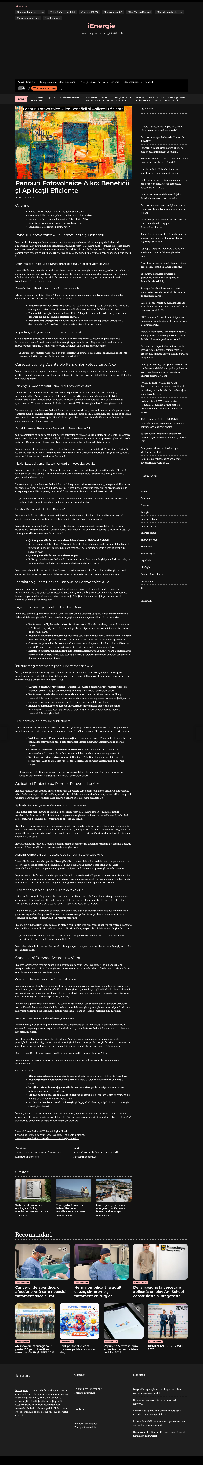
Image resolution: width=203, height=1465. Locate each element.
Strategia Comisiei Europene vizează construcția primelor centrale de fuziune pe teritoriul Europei (163, 292)
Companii (146, 498)
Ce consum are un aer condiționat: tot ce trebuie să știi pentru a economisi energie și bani (163, 208)
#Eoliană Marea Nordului (62, 12)
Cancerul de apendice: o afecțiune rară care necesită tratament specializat (54, 99)
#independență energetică (30, 12)
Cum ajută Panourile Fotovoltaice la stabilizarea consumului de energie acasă (72, 1209)
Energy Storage (149, 539)
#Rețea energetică (113, 12)
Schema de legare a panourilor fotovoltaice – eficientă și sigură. (50, 1134)
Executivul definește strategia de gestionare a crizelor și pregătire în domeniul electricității (160, 277)
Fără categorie (148, 553)
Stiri (143, 588)
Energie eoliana (48, 82)
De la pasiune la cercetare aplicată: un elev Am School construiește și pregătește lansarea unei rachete (164, 183)
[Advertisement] (101, 57)
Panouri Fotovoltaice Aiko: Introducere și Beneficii (56, 211)
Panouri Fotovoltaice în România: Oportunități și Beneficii (47, 1138)
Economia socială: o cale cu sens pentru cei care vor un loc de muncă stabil (108, 99)
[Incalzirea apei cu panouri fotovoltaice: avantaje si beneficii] (3, 733)
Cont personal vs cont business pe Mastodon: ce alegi (77, 1349)
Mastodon (146, 600)
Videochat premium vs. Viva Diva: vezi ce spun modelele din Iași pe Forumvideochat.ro (163, 223)
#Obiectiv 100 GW (89, 12)
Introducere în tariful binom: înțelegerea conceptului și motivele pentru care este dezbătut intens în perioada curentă (163, 335)
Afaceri (144, 491)
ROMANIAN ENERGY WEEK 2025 (167, 1347)
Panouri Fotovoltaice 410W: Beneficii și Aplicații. (41, 1131)
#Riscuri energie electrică (169, 12)
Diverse (115, 82)
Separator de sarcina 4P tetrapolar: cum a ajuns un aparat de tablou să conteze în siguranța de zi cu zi (163, 237)
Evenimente (147, 546)
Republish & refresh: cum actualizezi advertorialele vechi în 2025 (121, 1349)
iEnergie (101, 26)
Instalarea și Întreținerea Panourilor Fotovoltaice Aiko (58, 219)
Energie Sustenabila (85, 1427)
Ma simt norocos (46, 88)
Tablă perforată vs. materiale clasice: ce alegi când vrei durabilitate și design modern (162, 252)
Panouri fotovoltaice (152, 574)
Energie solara (67, 82)
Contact (149, 82)
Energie (30, 82)
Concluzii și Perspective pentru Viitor (49, 226)
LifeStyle (145, 567)
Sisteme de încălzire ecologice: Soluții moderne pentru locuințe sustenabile (32, 1209)
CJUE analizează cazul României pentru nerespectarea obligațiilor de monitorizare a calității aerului (164, 320)
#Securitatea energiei (28, 17)
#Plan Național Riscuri (139, 12)
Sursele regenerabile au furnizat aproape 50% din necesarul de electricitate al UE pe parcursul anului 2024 (164, 306)
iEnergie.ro (21, 1390)
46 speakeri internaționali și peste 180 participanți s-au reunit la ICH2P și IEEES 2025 (163, 437)
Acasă (21, 82)
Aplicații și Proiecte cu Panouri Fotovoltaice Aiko (55, 222)
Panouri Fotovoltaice (85, 1423)
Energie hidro (88, 82)
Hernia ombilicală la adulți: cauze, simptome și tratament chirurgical (157, 99)
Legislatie (103, 82)
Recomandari (131, 82)
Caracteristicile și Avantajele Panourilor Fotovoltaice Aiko (60, 215)
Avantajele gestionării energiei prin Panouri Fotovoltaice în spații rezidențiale (110, 1209)
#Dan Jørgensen (52, 17)
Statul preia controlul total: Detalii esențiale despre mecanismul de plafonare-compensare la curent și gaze (164, 422)
